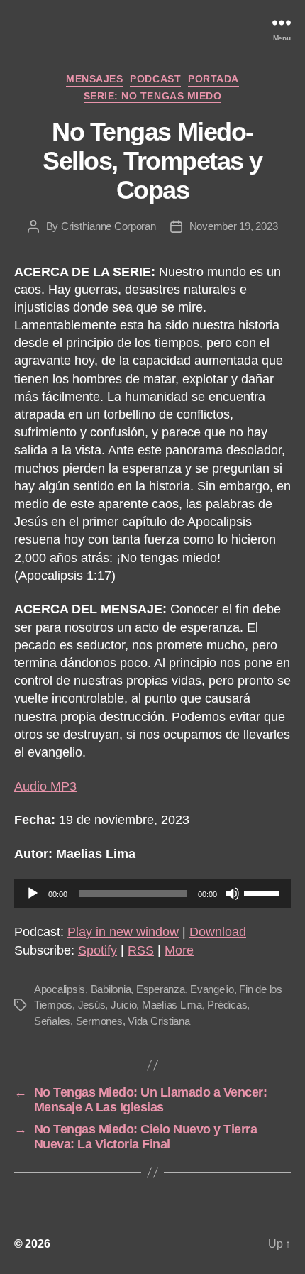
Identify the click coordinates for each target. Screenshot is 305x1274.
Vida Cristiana (158, 1021)
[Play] (33, 893)
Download (217, 932)
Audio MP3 (45, 786)
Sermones (99, 1021)
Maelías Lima (172, 1005)
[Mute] (233, 893)
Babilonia (111, 989)
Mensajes (94, 78)
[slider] (264, 892)
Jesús (92, 1005)
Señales (52, 1021)
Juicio (123, 1005)
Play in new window (123, 932)
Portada (213, 78)
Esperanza (160, 989)
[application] (152, 893)
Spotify (97, 950)
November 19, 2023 (233, 226)
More (179, 950)
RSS (141, 950)
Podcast (155, 78)
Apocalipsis (59, 989)
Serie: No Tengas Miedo (152, 95)
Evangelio (212, 989)
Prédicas (227, 1005)
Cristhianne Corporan (108, 226)
